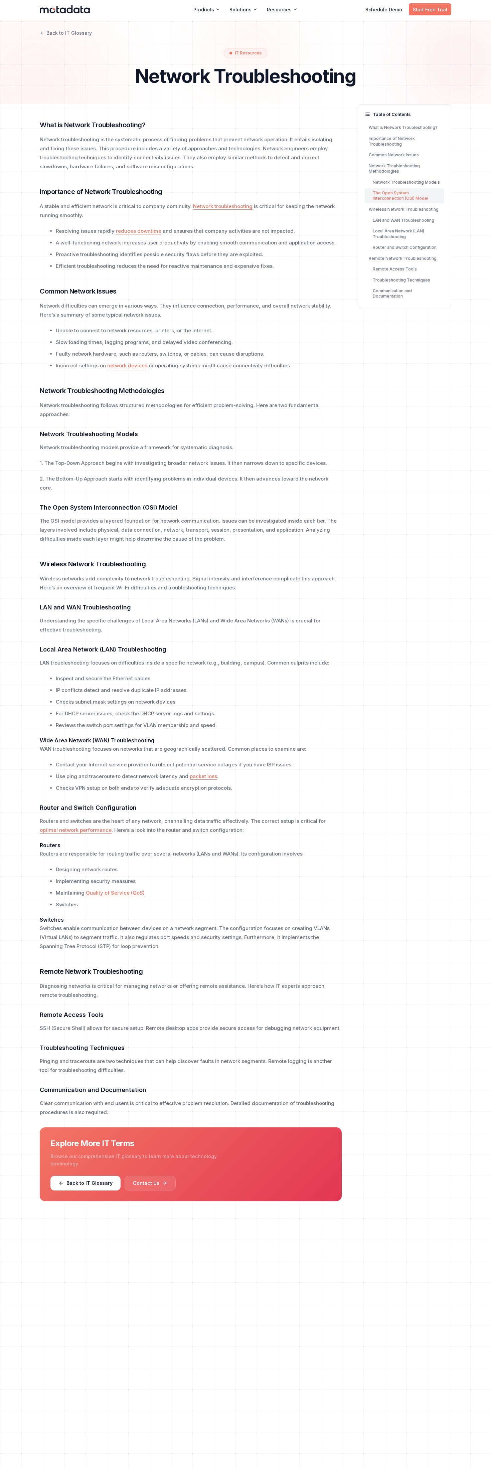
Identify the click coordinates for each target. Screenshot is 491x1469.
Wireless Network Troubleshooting (404, 209)
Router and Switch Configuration (405, 247)
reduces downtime (138, 231)
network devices (127, 365)
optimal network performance (76, 830)
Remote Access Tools (395, 268)
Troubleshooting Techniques (401, 279)
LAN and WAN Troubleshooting (403, 219)
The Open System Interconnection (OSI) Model (400, 195)
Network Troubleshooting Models (406, 181)
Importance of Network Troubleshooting (392, 141)
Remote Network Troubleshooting (403, 257)
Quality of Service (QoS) (115, 893)
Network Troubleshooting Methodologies (394, 168)
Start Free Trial (430, 9)
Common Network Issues (394, 154)
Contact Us (146, 1183)
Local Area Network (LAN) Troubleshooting (398, 233)
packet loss (203, 776)
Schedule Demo (383, 9)
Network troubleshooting (223, 206)
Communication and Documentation (392, 293)
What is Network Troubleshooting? (403, 127)
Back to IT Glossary (69, 33)
